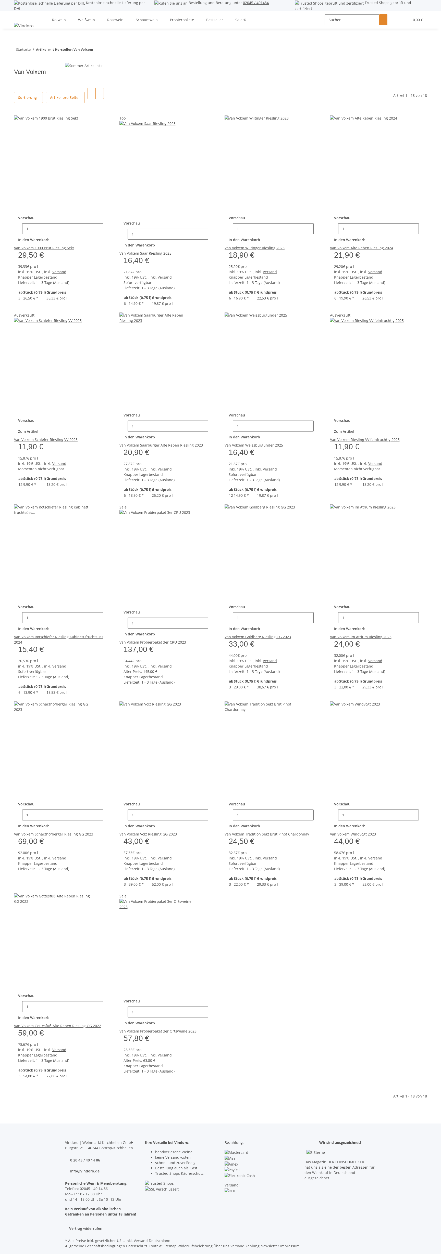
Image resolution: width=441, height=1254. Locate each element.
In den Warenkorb (34, 239)
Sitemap (170, 1246)
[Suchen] (383, 19)
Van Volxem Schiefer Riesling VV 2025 (46, 439)
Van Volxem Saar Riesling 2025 (145, 253)
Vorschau (26, 217)
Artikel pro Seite (64, 97)
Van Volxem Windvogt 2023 (353, 834)
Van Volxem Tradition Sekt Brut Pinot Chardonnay (267, 834)
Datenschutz (137, 1246)
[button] (395, 20)
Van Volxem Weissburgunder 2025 (254, 445)
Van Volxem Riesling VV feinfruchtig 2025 (365, 439)
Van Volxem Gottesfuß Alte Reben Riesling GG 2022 (57, 1025)
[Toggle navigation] (20, 15)
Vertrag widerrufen (85, 1228)
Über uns (222, 1246)
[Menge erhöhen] (107, 228)
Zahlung (253, 1246)
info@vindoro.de (84, 1171)
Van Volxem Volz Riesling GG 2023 (148, 834)
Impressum (290, 1246)
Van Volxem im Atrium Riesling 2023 (360, 636)
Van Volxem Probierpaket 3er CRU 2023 (152, 642)
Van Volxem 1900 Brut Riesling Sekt (44, 247)
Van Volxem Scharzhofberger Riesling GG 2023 (53, 834)
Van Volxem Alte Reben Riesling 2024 (361, 247)
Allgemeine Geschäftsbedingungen (95, 1246)
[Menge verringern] (18, 228)
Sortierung (27, 97)
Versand (59, 271)
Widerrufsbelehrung (196, 1246)
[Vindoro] (24, 25)
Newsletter (270, 1246)
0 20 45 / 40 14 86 (84, 1160)
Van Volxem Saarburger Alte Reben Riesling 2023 (161, 445)
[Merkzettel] (404, 20)
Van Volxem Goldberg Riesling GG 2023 (258, 636)
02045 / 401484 (256, 2)
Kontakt (156, 1246)
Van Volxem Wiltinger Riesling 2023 (255, 247)
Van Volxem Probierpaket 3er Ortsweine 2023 (158, 1031)
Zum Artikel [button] (28, 431)
